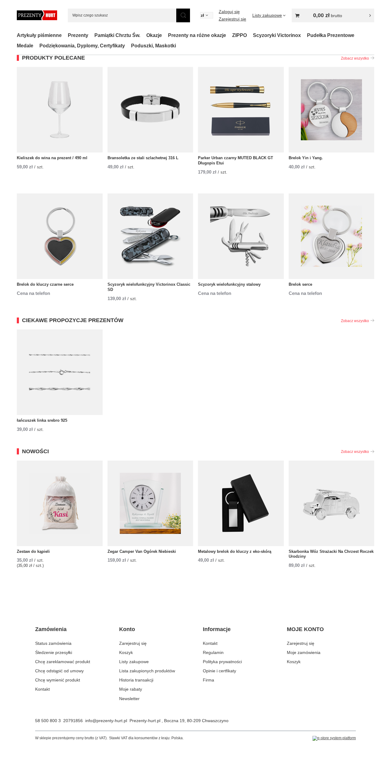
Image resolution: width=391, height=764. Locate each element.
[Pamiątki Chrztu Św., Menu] (143, 35)
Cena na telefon (33, 293)
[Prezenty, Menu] (91, 35)
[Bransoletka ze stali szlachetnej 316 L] (150, 109)
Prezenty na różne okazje (197, 35)
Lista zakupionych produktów (147, 670)
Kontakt (42, 689)
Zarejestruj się (232, 19)
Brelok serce (300, 284)
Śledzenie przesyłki (53, 652)
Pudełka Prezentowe (330, 35)
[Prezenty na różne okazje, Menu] (229, 35)
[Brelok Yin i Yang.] (332, 109)
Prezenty (78, 35)
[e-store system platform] (334, 738)
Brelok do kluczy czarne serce (45, 284)
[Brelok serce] (332, 236)
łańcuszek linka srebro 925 (42, 420)
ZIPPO (239, 35)
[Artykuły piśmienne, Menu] (64, 35)
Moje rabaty (130, 689)
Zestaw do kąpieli (33, 551)
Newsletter (129, 698)
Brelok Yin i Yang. (306, 158)
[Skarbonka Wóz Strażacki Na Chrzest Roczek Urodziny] (332, 503)
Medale (25, 45)
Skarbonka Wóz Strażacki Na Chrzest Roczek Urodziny (331, 554)
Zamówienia (51, 629)
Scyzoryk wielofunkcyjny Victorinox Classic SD (149, 287)
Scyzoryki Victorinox (277, 35)
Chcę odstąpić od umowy (59, 670)
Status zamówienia (53, 643)
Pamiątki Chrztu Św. (117, 35)
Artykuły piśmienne (39, 35)
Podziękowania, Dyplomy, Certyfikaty (82, 45)
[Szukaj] (183, 15)
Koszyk (126, 652)
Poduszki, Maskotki (153, 45)
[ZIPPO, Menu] (249, 35)
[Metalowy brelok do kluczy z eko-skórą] (241, 503)
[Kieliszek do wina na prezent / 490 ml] (60, 109)
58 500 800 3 (48, 720)
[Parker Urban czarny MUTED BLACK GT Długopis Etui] (241, 109)
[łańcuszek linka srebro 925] (60, 372)
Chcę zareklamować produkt (62, 661)
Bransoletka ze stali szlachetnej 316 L (143, 158)
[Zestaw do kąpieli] (60, 503)
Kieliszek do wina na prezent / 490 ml (52, 158)
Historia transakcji (136, 680)
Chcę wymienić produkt (57, 680)
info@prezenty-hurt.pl (106, 720)
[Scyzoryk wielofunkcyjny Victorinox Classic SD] (150, 236)
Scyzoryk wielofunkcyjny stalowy (229, 284)
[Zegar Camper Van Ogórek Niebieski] (150, 503)
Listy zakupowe (134, 661)
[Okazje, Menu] (164, 35)
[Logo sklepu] (37, 15)
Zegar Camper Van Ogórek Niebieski (142, 551)
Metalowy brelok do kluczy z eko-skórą (234, 551)
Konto (127, 629)
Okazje (154, 35)
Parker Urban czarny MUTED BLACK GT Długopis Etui (235, 160)
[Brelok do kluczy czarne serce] (60, 236)
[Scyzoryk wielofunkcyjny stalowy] (241, 236)
